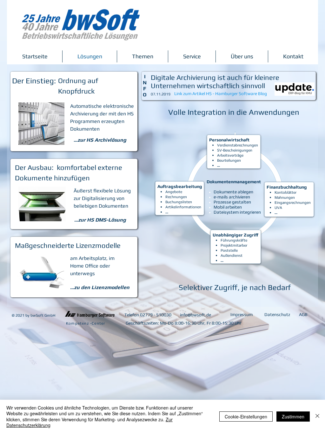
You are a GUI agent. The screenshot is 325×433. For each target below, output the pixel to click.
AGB (303, 314)
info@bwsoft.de (195, 314)
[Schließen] (317, 416)
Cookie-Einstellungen (246, 416)
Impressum (241, 314)
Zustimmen (293, 416)
